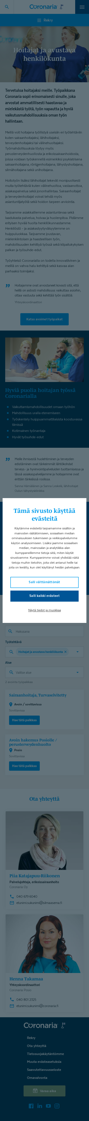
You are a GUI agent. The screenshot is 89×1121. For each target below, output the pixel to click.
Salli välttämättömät (44, 582)
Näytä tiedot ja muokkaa (44, 610)
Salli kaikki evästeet (44, 596)
